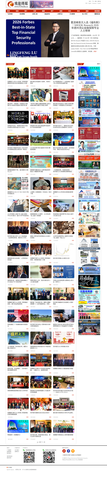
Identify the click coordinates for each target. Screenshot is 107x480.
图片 (26, 11)
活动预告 (22, 14)
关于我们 (17, 450)
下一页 (43, 442)
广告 (93, 1)
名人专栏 (84, 14)
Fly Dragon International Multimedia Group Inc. (77, 458)
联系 (90, 1)
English (89, 3)
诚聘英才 (17, 451)
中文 (86, 3)
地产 (52, 11)
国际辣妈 (97, 11)
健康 (43, 11)
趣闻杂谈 (97, 14)
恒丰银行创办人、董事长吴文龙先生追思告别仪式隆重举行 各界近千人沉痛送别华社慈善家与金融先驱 (63, 127)
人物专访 (59, 14)
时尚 (69, 11)
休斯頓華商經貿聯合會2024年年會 (18, 390)
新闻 (8, 11)
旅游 (87, 11)
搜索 (98, 1)
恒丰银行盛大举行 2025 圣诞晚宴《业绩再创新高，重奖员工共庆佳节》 (18, 237)
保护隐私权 (9, 456)
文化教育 (72, 14)
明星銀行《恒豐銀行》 (14, 435)
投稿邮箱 (9, 451)
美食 (78, 11)
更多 (98, 63)
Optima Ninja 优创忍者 (77, 459)
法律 (34, 11)
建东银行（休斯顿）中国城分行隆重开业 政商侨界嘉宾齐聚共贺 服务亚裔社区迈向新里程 (18, 105)
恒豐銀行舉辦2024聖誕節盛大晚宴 (63, 368)
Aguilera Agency (10, 469)
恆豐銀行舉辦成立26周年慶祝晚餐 (63, 435)
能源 (61, 11)
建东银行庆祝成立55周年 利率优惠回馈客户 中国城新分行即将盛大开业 (63, 105)
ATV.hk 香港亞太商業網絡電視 (29, 469)
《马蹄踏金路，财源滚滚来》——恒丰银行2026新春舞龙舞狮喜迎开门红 (63, 171)
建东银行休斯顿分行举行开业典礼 (63, 412)
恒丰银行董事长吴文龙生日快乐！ (40, 412)
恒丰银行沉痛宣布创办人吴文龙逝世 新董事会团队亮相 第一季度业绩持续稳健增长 (18, 149)
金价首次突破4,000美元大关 (61, 258)
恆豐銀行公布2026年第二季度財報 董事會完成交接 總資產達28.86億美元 (18, 83)
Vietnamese (94, 3)
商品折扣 (47, 14)
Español (99, 3)
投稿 (96, 1)
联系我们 (9, 453)
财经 (17, 11)
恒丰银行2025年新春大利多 (61, 346)
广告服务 (9, 450)
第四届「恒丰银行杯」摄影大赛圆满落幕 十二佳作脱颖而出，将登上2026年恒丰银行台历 (40, 304)
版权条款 (9, 457)
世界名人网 (18, 469)
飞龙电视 (9, 14)
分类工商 (34, 14)
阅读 (95, 51)
